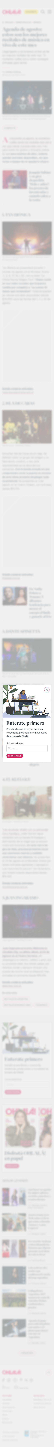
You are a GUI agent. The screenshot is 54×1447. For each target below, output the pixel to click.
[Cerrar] (47, 689)
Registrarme (14, 756)
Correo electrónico (15, 743)
